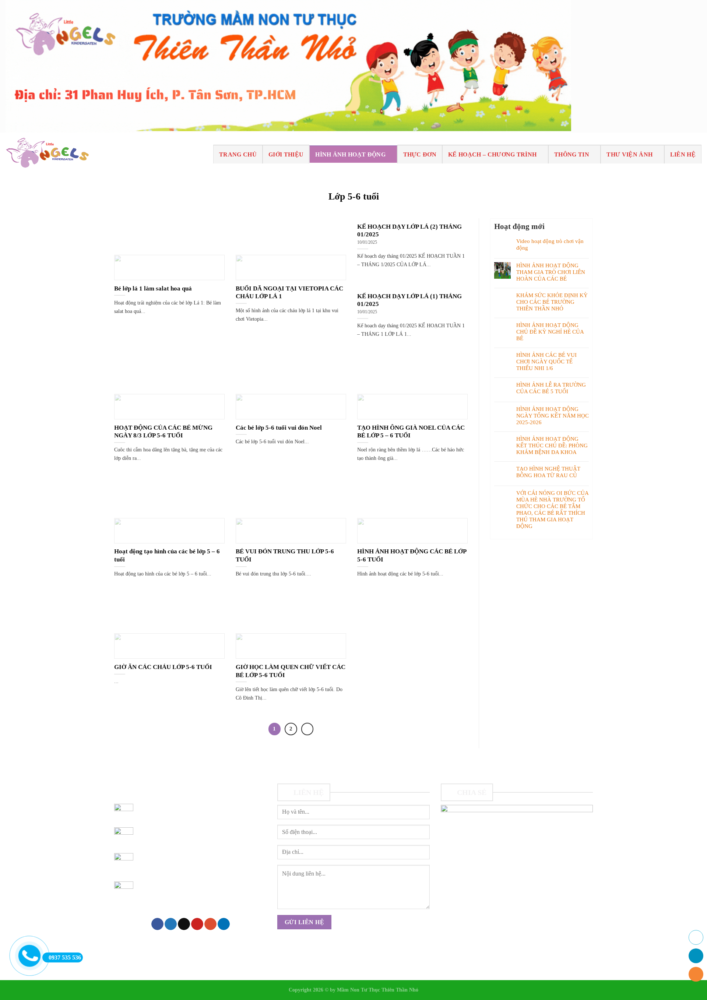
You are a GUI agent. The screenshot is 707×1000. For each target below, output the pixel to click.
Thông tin (571, 154)
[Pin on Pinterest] (197, 924)
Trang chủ (238, 154)
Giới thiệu (285, 154)
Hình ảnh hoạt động (350, 154)
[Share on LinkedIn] (224, 924)
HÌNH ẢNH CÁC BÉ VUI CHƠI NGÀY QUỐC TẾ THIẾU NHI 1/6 (546, 361)
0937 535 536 (65, 957)
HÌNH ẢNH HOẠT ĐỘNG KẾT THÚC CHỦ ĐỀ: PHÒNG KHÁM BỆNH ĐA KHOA (552, 445)
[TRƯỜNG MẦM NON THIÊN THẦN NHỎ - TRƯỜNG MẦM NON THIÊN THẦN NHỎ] (47, 154)
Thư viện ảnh (629, 154)
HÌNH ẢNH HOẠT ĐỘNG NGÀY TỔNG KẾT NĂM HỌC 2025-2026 (552, 415)
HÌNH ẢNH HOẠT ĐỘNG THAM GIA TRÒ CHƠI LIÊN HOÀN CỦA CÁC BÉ (550, 272)
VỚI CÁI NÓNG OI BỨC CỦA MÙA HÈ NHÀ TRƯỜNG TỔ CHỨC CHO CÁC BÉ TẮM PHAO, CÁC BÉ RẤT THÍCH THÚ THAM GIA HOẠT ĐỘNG (552, 509)
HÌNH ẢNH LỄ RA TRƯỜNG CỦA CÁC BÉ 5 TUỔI (551, 388)
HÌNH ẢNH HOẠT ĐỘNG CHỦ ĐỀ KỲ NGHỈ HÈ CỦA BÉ (550, 331)
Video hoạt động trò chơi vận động (550, 244)
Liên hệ (683, 154)
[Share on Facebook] (157, 924)
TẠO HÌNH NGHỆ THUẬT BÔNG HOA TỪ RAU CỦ (548, 472)
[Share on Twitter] (171, 924)
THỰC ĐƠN (420, 154)
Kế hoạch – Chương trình (492, 154)
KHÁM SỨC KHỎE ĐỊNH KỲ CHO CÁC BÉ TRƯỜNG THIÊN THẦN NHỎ (552, 301)
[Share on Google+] (210, 924)
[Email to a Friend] (184, 924)
